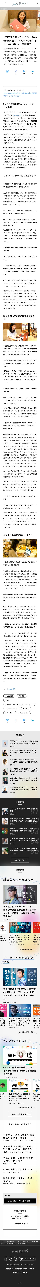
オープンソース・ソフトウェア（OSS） (20, 704)
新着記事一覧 (10, 1241)
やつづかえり (11, 689)
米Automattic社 (17, 115)
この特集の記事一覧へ (26, 949)
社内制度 (10, 696)
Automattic (24, 713)
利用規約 (16, 1273)
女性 (8, 700)
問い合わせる (20, 1224)
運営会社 (24, 1273)
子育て (26, 709)
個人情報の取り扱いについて (24, 1269)
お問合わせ (9, 1269)
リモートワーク (12, 709)
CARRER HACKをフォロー (21, 1201)
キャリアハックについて (14, 1265)
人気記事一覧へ (20, 860)
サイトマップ (29, 1265)
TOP (2, 1241)
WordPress (10, 713)
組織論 (22, 696)
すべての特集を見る (20, 1114)
